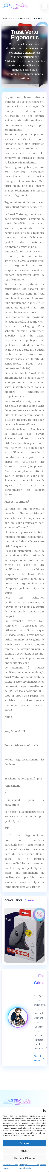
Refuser (24, 1151)
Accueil (6, 18)
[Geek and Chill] (14, 6)
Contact (43, 1165)
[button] (45, 1110)
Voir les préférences (24, 1158)
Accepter (24, 1143)
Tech (15, 18)
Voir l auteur (39, 1058)
